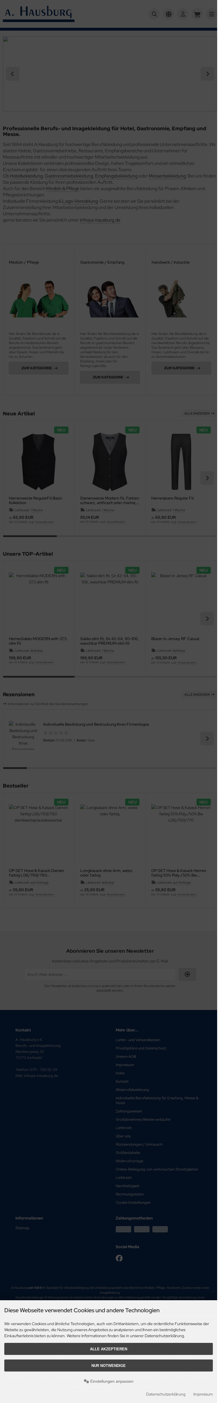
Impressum (203, 1394)
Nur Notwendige (108, 1365)
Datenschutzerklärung (165, 1394)
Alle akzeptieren (108, 1349)
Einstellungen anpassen (111, 1381)
